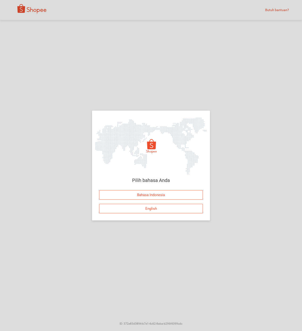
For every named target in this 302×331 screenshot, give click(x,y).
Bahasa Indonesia (151, 195)
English (151, 208)
